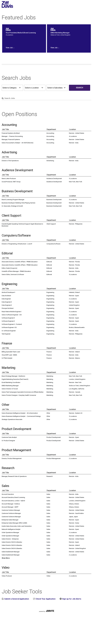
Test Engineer (6, 334)
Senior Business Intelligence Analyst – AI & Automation (20, 413)
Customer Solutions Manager (11, 513)
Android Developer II (8, 292)
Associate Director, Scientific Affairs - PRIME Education (20, 262)
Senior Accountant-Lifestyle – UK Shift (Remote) (17, 143)
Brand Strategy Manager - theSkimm (13, 376)
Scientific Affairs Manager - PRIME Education (16, 271)
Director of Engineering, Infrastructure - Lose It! (17, 244)
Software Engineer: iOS (9, 327)
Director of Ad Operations (10, 160)
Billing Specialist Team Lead (11, 352)
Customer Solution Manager (11, 510)
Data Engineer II (7, 302)
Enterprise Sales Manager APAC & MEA (14, 523)
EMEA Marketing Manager (10, 385)
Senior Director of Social (10, 389)
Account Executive (8, 494)
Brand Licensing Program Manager (13, 199)
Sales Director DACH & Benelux (12, 542)
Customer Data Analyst (9, 437)
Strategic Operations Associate (12, 419)
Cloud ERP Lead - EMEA (9, 355)
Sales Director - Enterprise (10, 539)
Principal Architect (7, 308)
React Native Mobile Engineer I (11, 311)
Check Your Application (45, 599)
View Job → (10, 48)
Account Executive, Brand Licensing (13, 497)
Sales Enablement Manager (11, 552)
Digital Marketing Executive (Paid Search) (15, 379)
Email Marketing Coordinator (11, 382)
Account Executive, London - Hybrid (13, 501)
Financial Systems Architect (11, 133)
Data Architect (6, 295)
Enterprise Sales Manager (10, 520)
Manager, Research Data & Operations (14, 476)
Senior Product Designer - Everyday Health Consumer (19, 395)
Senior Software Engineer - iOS (12, 315)
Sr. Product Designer (8, 440)
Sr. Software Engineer (9, 331)
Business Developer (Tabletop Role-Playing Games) (18, 203)
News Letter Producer (9, 178)
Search (79, 88)
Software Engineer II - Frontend (12, 324)
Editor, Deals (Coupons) (9, 268)
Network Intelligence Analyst (11, 529)
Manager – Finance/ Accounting (12, 136)
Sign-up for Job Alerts (71, 599)
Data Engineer (6, 299)
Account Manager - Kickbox (11, 504)
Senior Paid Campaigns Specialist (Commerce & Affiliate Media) (22, 392)
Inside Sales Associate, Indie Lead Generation (17, 526)
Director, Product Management (12, 458)
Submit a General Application (16, 599)
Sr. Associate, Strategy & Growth (12, 206)
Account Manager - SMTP (10, 507)
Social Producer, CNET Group (11, 182)
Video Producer (7, 576)
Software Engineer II (8, 318)
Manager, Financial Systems (11, 139)
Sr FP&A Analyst (7, 358)
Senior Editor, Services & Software (13, 274)
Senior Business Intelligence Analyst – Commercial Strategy (21, 416)
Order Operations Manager (10, 532)
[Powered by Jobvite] (46, 613)
